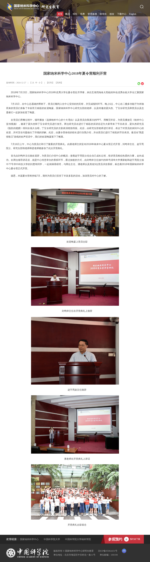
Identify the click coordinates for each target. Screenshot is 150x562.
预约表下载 (135, 539)
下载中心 (121, 14)
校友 (112, 14)
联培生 (103, 14)
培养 (82, 14)
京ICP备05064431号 (107, 551)
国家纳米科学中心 (29, 539)
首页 (60, 14)
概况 (67, 14)
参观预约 (115, 539)
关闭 (59, 83)
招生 (75, 14)
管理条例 (92, 14)
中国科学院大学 (52, 539)
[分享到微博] (142, 83)
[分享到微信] (138, 83)
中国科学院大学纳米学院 (78, 539)
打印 (50, 83)
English (132, 14)
